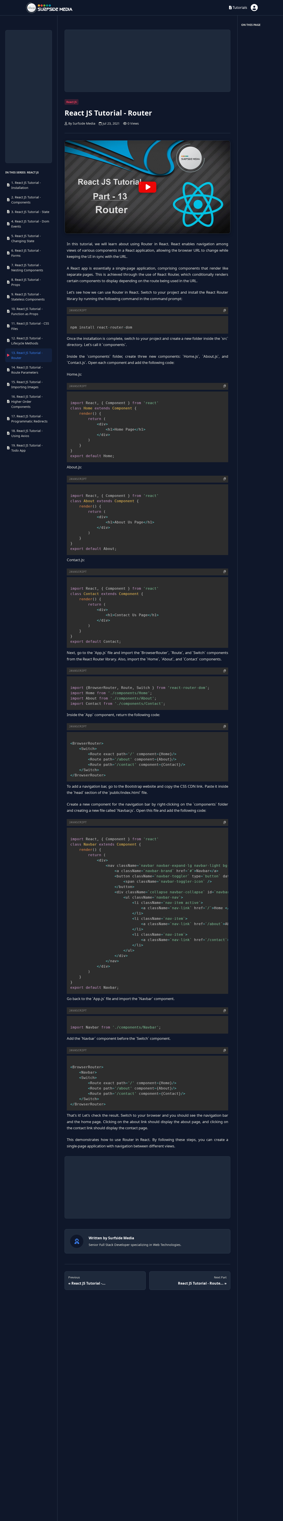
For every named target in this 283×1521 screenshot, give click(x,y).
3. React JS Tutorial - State (30, 212)
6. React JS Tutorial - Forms (26, 253)
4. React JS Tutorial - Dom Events (30, 223)
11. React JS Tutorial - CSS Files (30, 326)
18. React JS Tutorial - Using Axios (27, 433)
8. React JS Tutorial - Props (26, 282)
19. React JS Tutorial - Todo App (27, 447)
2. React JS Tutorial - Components (26, 199)
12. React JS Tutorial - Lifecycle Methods (27, 340)
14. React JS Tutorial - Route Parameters (27, 370)
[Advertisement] (29, 96)
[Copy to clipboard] (224, 310)
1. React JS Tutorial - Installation (26, 185)
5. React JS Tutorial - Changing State (26, 238)
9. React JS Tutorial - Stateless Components (28, 296)
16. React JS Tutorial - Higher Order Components (27, 401)
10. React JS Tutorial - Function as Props (27, 311)
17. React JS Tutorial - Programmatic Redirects (29, 418)
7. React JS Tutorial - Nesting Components (27, 267)
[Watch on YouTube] (147, 187)
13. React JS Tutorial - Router (27, 355)
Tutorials (239, 7)
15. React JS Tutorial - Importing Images (27, 384)
